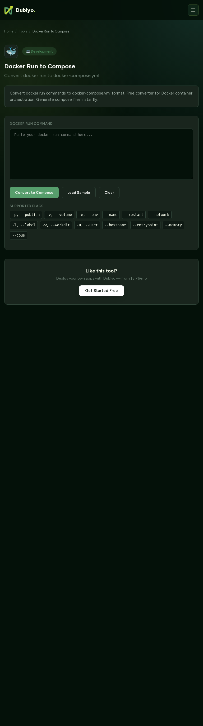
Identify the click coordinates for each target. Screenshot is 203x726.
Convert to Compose (34, 192)
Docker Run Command (31, 124)
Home (8, 31)
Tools (23, 31)
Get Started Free (101, 290)
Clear (109, 192)
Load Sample (78, 192)
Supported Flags (27, 206)
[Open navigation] (193, 10)
